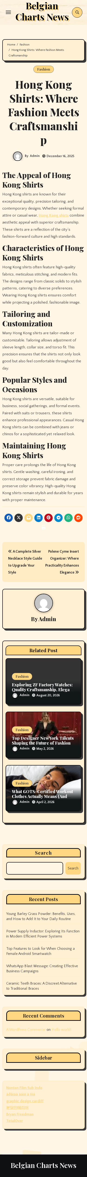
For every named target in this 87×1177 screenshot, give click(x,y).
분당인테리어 (17, 1108)
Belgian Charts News (43, 1165)
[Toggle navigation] (8, 12)
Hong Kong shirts (54, 215)
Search (43, 853)
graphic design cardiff (24, 1101)
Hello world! (61, 1030)
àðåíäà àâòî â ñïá (20, 1094)
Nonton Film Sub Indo (24, 1088)
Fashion (43, 69)
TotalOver (14, 1121)
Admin (35, 156)
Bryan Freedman (20, 1114)
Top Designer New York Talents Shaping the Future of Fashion (43, 740)
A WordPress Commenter (26, 1030)
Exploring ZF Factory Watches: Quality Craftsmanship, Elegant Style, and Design (42, 689)
